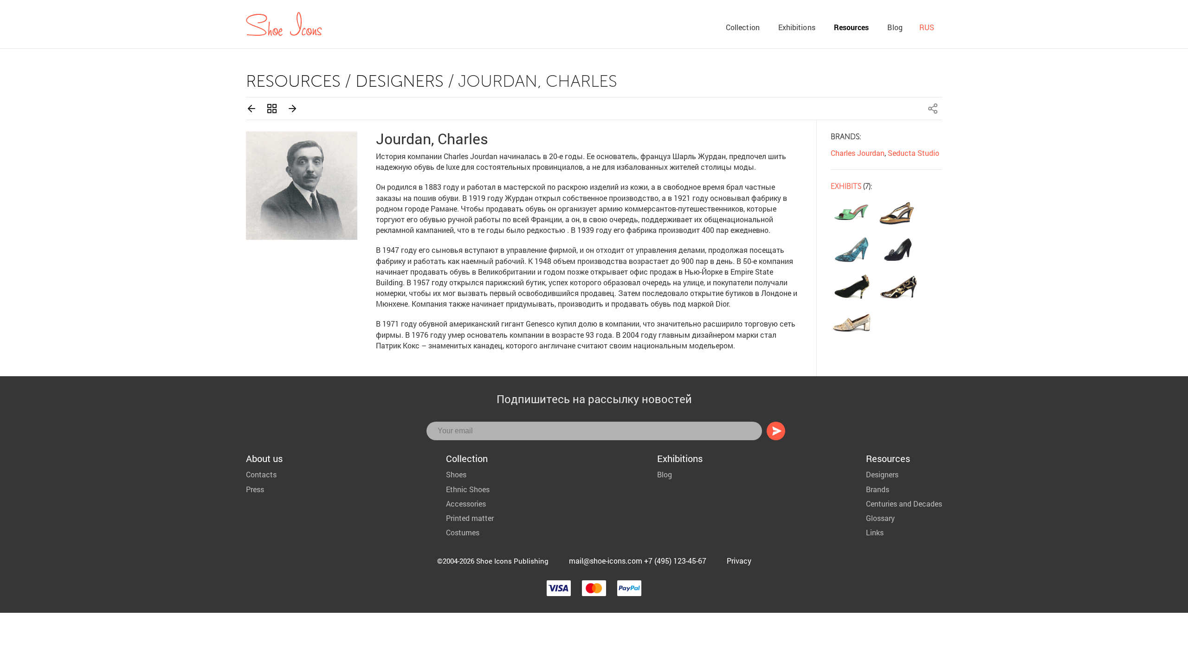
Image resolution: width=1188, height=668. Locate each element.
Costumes (462, 532)
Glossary (880, 518)
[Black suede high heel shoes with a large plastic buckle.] (898, 249)
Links (875, 532)
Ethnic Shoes (468, 489)
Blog (894, 27)
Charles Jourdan (858, 153)
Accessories (466, 503)
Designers (399, 81)
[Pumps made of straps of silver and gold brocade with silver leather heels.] (852, 322)
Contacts (261, 474)
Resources (851, 27)
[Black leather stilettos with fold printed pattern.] (898, 286)
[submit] (776, 431)
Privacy (739, 560)
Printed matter (470, 518)
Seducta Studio (913, 153)
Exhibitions (796, 27)
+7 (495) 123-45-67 (675, 560)
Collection (743, 27)
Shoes (456, 474)
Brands (877, 489)
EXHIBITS (846, 186)
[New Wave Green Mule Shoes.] (852, 213)
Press (255, 489)
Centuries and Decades (904, 503)
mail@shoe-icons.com (605, 560)
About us (264, 458)
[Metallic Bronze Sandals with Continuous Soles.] (898, 213)
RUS (926, 27)
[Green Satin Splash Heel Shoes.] (852, 249)
